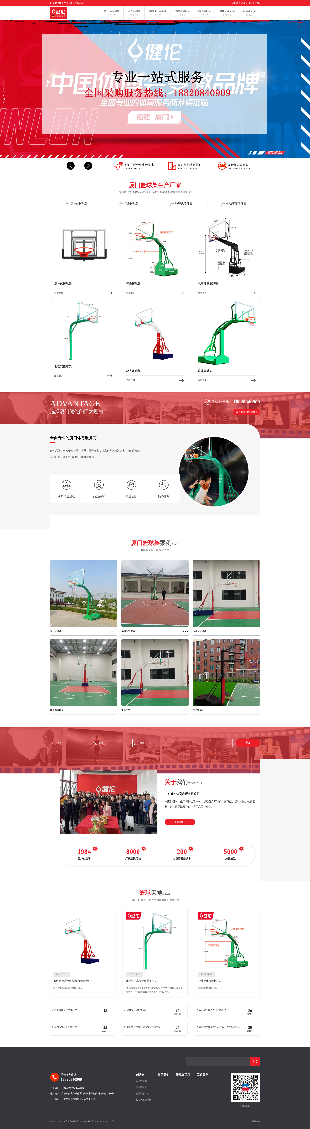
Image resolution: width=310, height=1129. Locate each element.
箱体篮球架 (141, 1087)
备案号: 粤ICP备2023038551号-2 (101, 1121)
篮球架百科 (183, 1074)
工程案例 (202, 1074)
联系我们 (163, 1074)
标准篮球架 (141, 1081)
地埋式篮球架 (142, 1093)
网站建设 (256, 1121)
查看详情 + (179, 822)
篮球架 (139, 1074)
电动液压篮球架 (143, 1099)
